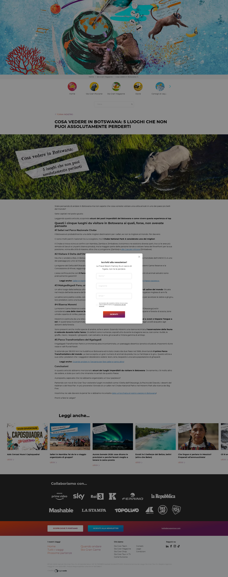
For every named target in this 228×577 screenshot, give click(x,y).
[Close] (139, 257)
